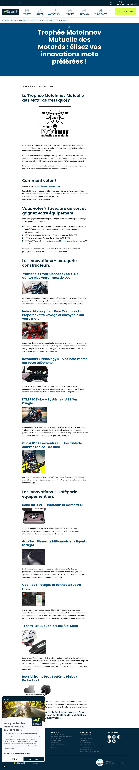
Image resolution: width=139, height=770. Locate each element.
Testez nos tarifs (125, 11)
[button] (4, 766)
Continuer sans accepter (35, 694)
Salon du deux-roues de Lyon (47, 186)
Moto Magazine (65, 241)
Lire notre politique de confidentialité (17, 754)
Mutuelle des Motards (9, 20)
